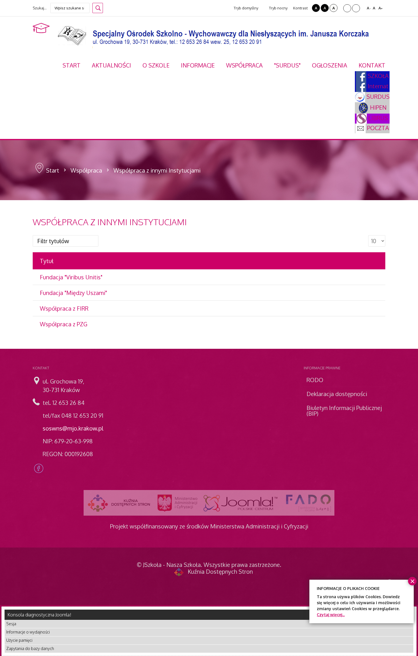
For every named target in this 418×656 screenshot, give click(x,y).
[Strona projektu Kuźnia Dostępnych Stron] (119, 503)
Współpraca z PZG (63, 324)
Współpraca (86, 170)
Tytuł (46, 261)
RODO (315, 380)
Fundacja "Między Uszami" (73, 292)
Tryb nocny (277, 8)
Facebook (38, 468)
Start (52, 170)
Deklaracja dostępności (337, 393)
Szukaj (97, 8)
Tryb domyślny (245, 8)
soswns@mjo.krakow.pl (73, 428)
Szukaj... (40, 8)
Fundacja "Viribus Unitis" (71, 277)
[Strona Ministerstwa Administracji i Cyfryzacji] (177, 503)
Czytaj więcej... (331, 614)
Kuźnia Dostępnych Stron (220, 571)
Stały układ (347, 8)
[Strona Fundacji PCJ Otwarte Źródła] (240, 503)
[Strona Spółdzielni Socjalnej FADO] (307, 503)
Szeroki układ (356, 8)
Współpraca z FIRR (64, 308)
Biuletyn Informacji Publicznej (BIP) (344, 410)
